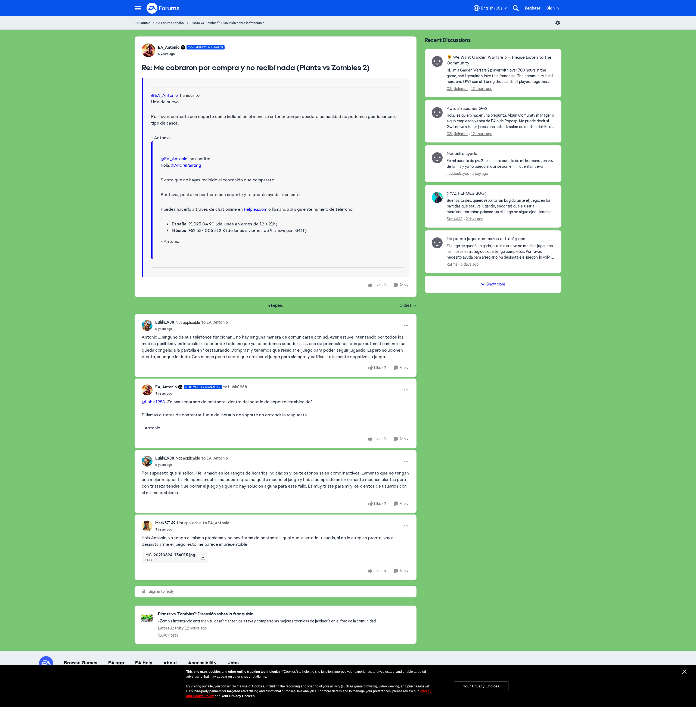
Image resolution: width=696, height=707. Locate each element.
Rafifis (452, 264)
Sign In (552, 8)
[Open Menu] (557, 23)
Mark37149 (165, 522)
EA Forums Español (170, 23)
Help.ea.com (255, 209)
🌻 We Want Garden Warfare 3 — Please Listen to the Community (499, 60)
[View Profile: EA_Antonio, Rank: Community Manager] (148, 50)
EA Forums (142, 23)
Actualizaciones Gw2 (467, 108)
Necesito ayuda (462, 153)
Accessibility (202, 663)
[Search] (515, 8)
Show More (495, 284)
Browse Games (80, 663)
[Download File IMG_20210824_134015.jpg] (203, 557)
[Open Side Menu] (138, 8)
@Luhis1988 (153, 402)
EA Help (144, 663)
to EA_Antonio (214, 322)
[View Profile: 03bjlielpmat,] (437, 61)
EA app (116, 663)
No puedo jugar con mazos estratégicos (486, 238)
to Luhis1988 (235, 386)
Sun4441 (455, 218)
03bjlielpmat (457, 88)
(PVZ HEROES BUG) (466, 193)
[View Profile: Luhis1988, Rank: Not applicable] (147, 325)
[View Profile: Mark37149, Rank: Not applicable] (147, 525)
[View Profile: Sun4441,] (437, 197)
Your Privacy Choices (481, 686)
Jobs (233, 663)
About (170, 663)
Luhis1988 (164, 322)
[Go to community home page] (163, 8)
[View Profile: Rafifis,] (437, 242)
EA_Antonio (168, 47)
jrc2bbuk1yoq (458, 173)
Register (532, 8)
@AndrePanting (186, 165)
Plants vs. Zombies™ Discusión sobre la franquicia (227, 23)
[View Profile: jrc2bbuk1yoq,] (437, 157)
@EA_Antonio (164, 95)
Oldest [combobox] (408, 305)
